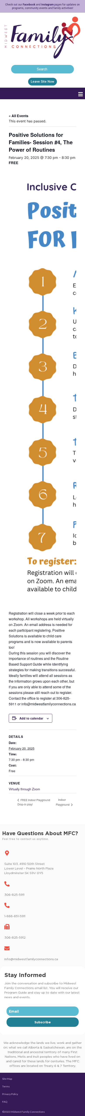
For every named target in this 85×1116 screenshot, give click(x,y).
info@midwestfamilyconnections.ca (31, 959)
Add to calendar (31, 718)
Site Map (7, 1078)
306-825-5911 (14, 894)
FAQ (4, 1101)
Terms (6, 1086)
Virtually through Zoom (24, 789)
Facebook (29, 4)
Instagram (47, 4)
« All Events (18, 115)
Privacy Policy (10, 1094)
